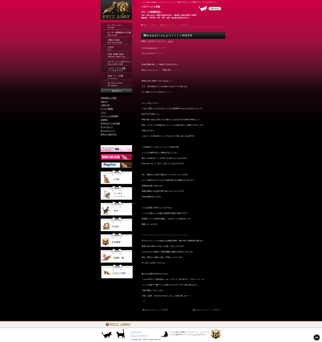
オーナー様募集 (107, 109)
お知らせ (104, 102)
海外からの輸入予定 (108, 134)
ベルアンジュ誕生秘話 (109, 116)
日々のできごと (107, 127)
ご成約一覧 (105, 105)
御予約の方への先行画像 (110, 123)
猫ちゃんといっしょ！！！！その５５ (155, 310)
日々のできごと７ (108, 131)
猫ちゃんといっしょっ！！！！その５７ (206, 310)
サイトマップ (136, 332)
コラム (170, 41)
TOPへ (317, 338)
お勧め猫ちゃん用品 (108, 98)
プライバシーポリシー (139, 335)
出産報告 (104, 120)
